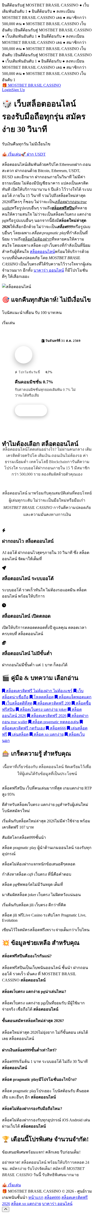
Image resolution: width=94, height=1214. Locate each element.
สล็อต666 (57, 728)
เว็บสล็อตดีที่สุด (18, 703)
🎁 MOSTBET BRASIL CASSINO (31, 85)
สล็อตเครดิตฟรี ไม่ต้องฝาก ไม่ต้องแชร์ (38, 691)
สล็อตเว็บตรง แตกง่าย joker (43, 709)
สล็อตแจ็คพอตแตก (74, 697)
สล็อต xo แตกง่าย (48, 734)
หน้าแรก (35, 1197)
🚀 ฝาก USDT (33, 154)
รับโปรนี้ (33, 411)
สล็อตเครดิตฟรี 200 (53, 703)
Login (7, 90)
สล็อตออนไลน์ (42, 251)
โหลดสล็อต (43, 697)
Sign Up (18, 90)
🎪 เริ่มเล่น (11, 154)
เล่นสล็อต (20, 734)
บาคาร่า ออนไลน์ (49, 270)
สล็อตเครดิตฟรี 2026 (48, 716)
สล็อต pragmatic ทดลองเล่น (55, 722)
